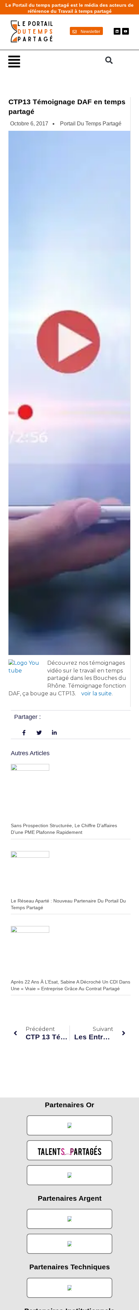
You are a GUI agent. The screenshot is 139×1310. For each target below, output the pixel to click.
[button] (53, 61)
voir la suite (96, 693)
